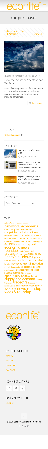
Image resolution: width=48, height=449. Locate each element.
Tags (23, 31)
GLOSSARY (11, 365)
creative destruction (27, 238)
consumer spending (11, 235)
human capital (32, 260)
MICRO (9, 360)
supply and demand (19, 279)
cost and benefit (10, 238)
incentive (7, 264)
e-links (9, 244)
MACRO (9, 356)
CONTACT (10, 370)
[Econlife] (24, 5)
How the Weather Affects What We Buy (23, 81)
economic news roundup (16, 249)
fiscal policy (34, 253)
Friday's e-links (16, 257)
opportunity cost (15, 276)
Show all (38, 34)
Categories (11, 31)
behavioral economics (21, 226)
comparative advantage (21, 229)
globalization (16, 261)
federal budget (22, 254)
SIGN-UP (10, 403)
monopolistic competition (27, 270)
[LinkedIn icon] (25, 426)
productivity (32, 276)
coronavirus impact (28, 235)
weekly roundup (17, 292)
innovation (36, 263)
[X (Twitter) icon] (23, 426)
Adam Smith (9, 223)
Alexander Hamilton (22, 223)
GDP (30, 257)
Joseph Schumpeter (12, 267)
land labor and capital (31, 267)
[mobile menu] (44, 5)
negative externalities (14, 273)
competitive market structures (21, 232)
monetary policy (9, 270)
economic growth (26, 244)
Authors (12, 34)
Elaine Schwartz (14, 76)
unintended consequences (28, 285)
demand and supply (33, 241)
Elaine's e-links (26, 251)
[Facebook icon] (20, 426)
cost (39, 235)
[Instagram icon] (28, 426)
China (6, 229)
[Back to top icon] (24, 416)
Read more (36, 103)
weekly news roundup (22, 288)
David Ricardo (18, 241)
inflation (26, 264)
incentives (16, 263)
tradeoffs (20, 282)
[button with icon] (9, 388)
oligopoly (28, 273)
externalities (10, 254)
